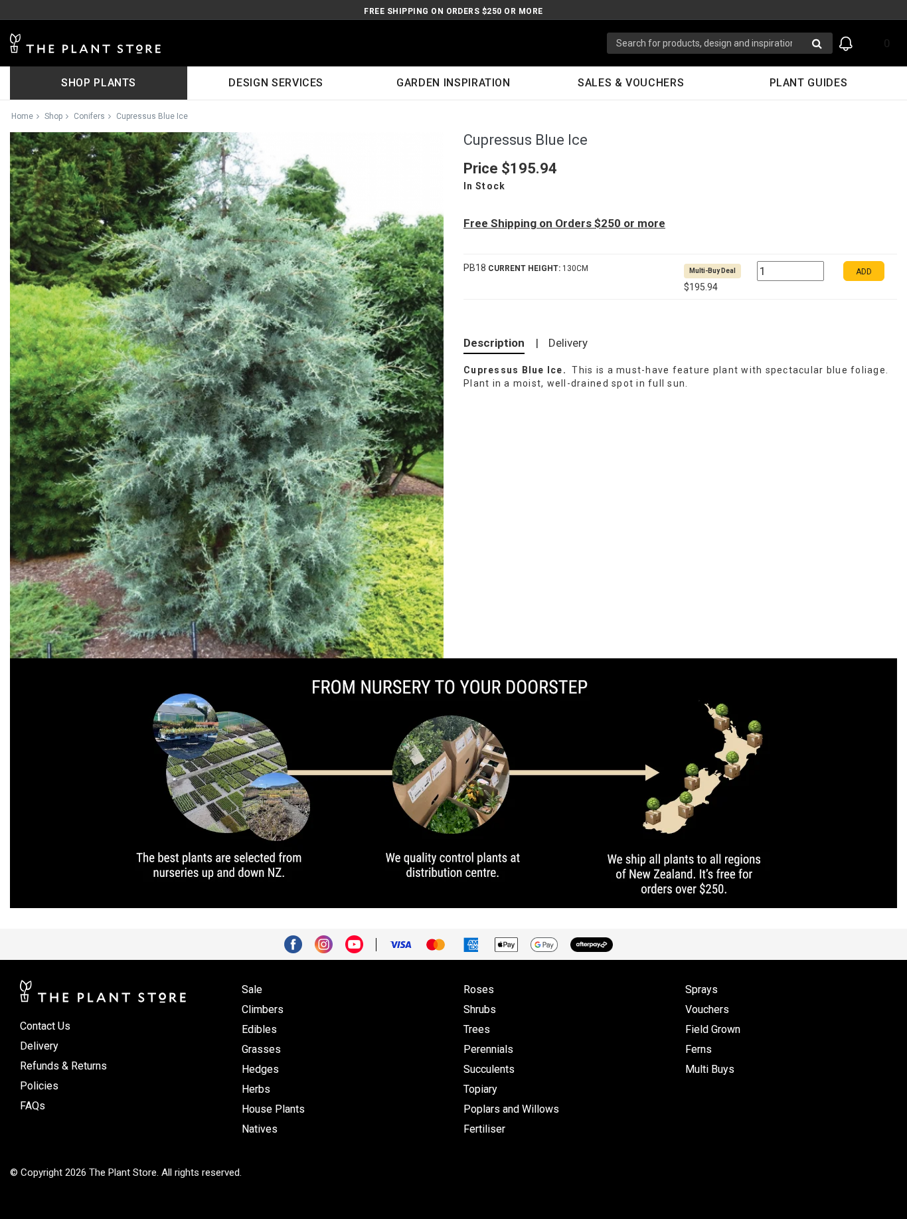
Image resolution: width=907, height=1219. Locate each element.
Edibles (259, 1029)
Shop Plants (98, 82)
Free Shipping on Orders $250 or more (453, 11)
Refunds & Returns (63, 1066)
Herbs (256, 1089)
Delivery (568, 342)
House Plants (273, 1109)
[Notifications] (846, 43)
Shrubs (479, 1009)
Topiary (480, 1089)
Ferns (698, 1049)
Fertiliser (484, 1129)
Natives (260, 1129)
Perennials (488, 1049)
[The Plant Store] (308, 43)
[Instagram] (329, 943)
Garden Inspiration (453, 82)
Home (22, 116)
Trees (476, 1029)
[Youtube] (359, 943)
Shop (53, 116)
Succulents (489, 1069)
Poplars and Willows (511, 1109)
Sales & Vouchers (631, 82)
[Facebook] (298, 943)
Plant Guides (809, 82)
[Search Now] (817, 43)
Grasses (261, 1049)
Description (494, 342)
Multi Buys (709, 1069)
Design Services (275, 82)
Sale (252, 989)
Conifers (89, 116)
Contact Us (45, 1026)
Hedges (260, 1069)
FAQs (32, 1105)
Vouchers (707, 1009)
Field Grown (712, 1029)
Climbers (263, 1009)
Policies (39, 1085)
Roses (478, 989)
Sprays (701, 989)
